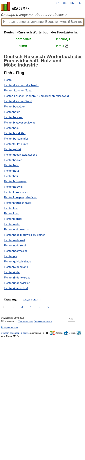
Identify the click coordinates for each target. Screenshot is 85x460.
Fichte (8, 79)
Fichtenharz (11, 170)
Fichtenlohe (11, 213)
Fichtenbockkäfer (15, 133)
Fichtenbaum (12, 111)
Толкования (22, 39)
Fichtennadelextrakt (16, 229)
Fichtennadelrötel (15, 245)
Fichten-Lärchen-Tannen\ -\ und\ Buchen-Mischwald (36, 95)
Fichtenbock (11, 127)
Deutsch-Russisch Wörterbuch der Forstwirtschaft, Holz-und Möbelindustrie (42, 32)
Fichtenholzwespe (15, 181)
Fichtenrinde (12, 272)
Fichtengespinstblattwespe (20, 154)
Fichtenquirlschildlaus (17, 261)
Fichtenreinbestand (16, 266)
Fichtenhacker (13, 160)
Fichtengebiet (12, 149)
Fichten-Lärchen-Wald (18, 101)
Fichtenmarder (13, 218)
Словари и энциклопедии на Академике (34, 15)
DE (65, 3)
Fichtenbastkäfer (14, 106)
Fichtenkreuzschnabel (17, 202)
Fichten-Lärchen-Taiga (18, 90)
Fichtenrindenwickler (17, 282)
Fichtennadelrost (14, 240)
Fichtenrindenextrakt (17, 277)
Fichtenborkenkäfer (16, 138)
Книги (23, 46)
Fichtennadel (12, 224)
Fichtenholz (11, 176)
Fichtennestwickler (15, 250)
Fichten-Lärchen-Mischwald (21, 85)
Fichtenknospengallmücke (20, 197)
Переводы (62, 39)
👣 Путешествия (9, 327)
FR (79, 3)
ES (72, 3)
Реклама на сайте (43, 321)
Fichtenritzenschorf (16, 288)
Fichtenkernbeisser (16, 192)
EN (57, 3)
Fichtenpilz (10, 256)
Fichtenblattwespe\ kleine (20, 122)
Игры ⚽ (62, 46)
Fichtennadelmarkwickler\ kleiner (24, 234)
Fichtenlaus (11, 208)
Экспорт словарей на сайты (15, 333)
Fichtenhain (11, 165)
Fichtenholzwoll (13, 186)
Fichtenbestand (13, 117)
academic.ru (15, 6)
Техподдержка (25, 321)
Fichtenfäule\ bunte (16, 143)
